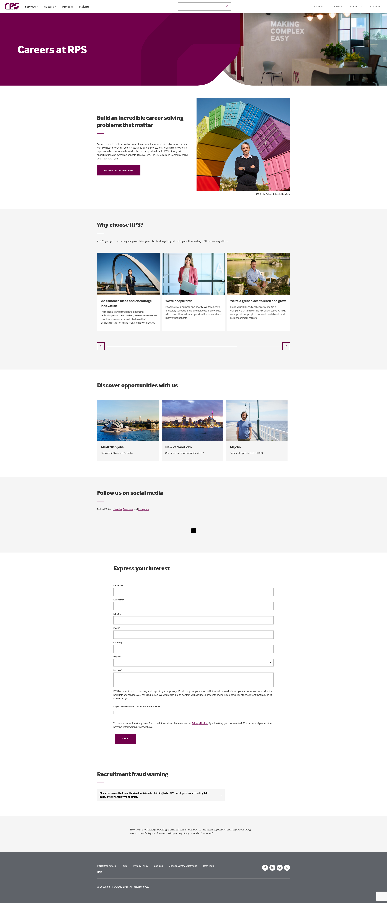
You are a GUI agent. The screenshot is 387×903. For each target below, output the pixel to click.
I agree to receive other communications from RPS (136, 706)
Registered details (106, 865)
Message (117, 670)
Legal (124, 865)
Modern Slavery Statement (183, 865)
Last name (118, 599)
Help (99, 872)
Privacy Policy (140, 865)
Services (30, 6)
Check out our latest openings (118, 170)
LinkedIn (117, 509)
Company (117, 642)
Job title (117, 614)
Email (116, 628)
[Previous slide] (101, 346)
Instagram (143, 509)
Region (117, 656)
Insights (84, 6)
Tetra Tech (353, 6)
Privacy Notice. (200, 723)
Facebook (128, 509)
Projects (67, 6)
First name (118, 585)
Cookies (158, 865)
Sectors (49, 6)
